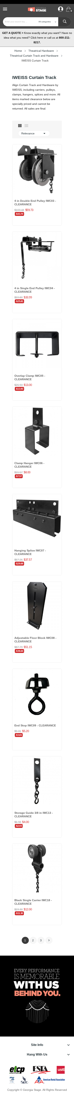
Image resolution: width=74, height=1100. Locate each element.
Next (49, 940)
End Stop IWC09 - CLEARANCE (35, 725)
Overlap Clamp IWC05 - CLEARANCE (29, 377)
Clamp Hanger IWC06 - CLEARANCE (29, 465)
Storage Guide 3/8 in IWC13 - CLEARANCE (33, 814)
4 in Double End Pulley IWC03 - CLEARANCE (35, 202)
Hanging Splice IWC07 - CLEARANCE (30, 552)
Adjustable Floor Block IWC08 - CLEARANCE (35, 639)
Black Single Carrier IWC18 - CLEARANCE (33, 902)
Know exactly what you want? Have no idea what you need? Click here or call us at (37, 37)
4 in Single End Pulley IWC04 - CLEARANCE (34, 290)
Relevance (34, 133)
